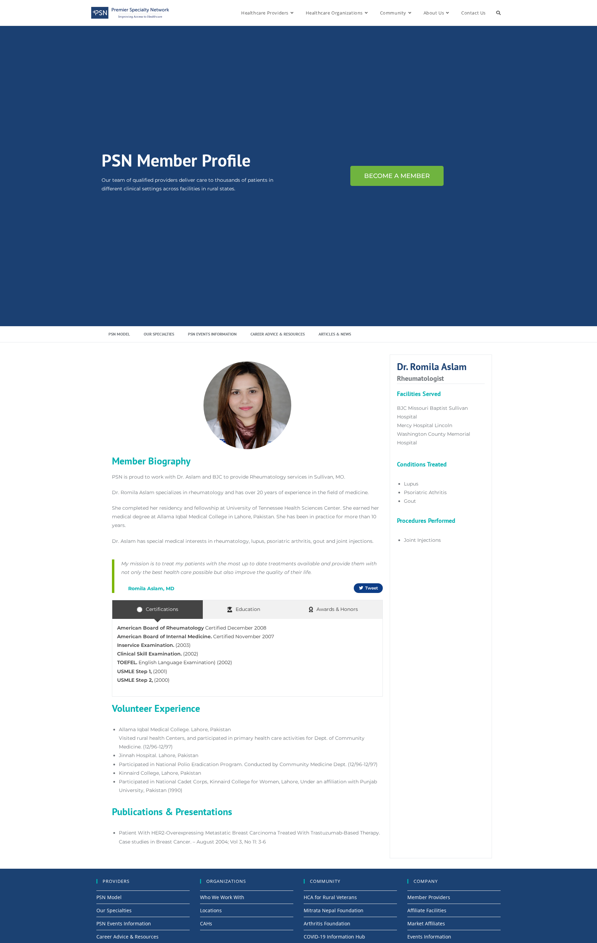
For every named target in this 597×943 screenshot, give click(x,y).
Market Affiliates (426, 923)
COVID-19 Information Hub (334, 936)
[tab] (157, 609)
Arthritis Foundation (327, 923)
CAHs (206, 923)
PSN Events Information (212, 334)
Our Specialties (159, 334)
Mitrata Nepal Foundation (333, 910)
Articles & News (335, 334)
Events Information (429, 936)
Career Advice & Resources (277, 334)
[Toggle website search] (498, 13)
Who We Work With (222, 897)
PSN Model (119, 334)
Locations (211, 910)
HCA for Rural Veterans (330, 897)
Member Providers (428, 897)
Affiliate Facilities (426, 910)
